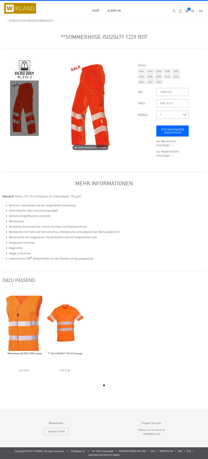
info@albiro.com (151, 433)
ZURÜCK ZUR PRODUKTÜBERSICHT (31, 20)
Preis (141, 103)
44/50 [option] (167, 71)
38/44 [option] (141, 71)
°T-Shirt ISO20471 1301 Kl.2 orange (65, 353)
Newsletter (56, 431)
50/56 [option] (150, 76)
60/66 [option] (150, 82)
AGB (179, 451)
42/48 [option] (158, 71)
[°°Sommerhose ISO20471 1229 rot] (24, 70)
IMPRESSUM (166, 451)
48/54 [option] (141, 76)
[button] (95, 9)
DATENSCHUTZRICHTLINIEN (104, 455)
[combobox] (174, 11)
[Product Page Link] (24, 350)
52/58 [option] (158, 76)
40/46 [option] (150, 71)
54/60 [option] (167, 76)
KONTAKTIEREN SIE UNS (132, 451)
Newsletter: (56, 423)
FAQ (153, 451)
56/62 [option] (176, 76)
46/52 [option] (176, 71)
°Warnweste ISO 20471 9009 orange (24, 353)
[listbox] (163, 77)
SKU (140, 92)
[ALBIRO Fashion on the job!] (20, 8)
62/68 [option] (158, 82)
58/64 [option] (141, 82)
